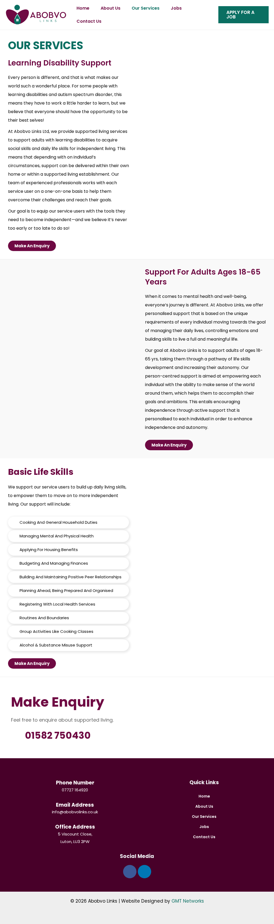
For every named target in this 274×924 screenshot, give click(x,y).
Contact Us (89, 21)
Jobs (176, 8)
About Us (110, 8)
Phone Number (75, 782)
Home (83, 8)
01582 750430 (58, 735)
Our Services (145, 8)
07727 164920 (75, 790)
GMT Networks (188, 901)
